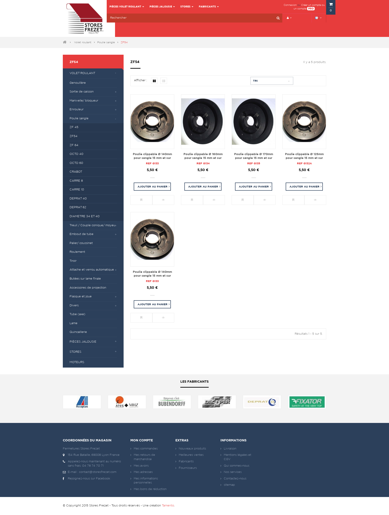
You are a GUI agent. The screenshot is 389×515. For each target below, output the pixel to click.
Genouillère (78, 82)
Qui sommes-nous (236, 465)
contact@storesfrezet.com (97, 472)
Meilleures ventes (191, 455)
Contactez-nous (235, 478)
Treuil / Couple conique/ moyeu (92, 225)
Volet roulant (82, 42)
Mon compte (141, 440)
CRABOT (76, 171)
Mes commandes (146, 448)
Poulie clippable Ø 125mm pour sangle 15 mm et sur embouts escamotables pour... (304, 156)
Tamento (168, 505)
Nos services (233, 472)
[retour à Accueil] (64, 42)
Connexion (290, 5)
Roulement (77, 252)
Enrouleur (77, 109)
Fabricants (186, 461)
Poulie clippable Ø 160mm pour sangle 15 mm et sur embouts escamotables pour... (203, 156)
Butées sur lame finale (85, 278)
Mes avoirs (141, 465)
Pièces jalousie (83, 341)
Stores (75, 351)
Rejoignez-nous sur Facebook (89, 478)
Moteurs (77, 362)
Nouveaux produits (192, 448)
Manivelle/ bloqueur (84, 100)
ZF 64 (74, 145)
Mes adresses (143, 472)
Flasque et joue (81, 296)
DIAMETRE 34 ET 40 (85, 216)
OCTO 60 (76, 163)
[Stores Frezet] (85, 18)
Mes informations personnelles (146, 480)
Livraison (230, 448)
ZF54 (73, 136)
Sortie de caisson (82, 91)
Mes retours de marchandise (144, 457)
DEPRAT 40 (78, 198)
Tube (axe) (77, 314)
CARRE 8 (76, 180)
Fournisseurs (188, 468)
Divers (74, 305)
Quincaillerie (78, 332)
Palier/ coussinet (81, 243)
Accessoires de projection (88, 287)
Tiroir (73, 261)
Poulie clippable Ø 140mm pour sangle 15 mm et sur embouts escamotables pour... (152, 156)
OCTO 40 (76, 154)
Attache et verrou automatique (92, 269)
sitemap (229, 484)
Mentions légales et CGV (237, 457)
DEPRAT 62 (78, 207)
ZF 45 (74, 127)
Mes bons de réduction (150, 489)
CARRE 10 (77, 189)
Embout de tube (81, 234)
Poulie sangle (106, 42)
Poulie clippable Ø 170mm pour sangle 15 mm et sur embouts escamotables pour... (253, 156)
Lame (73, 323)
